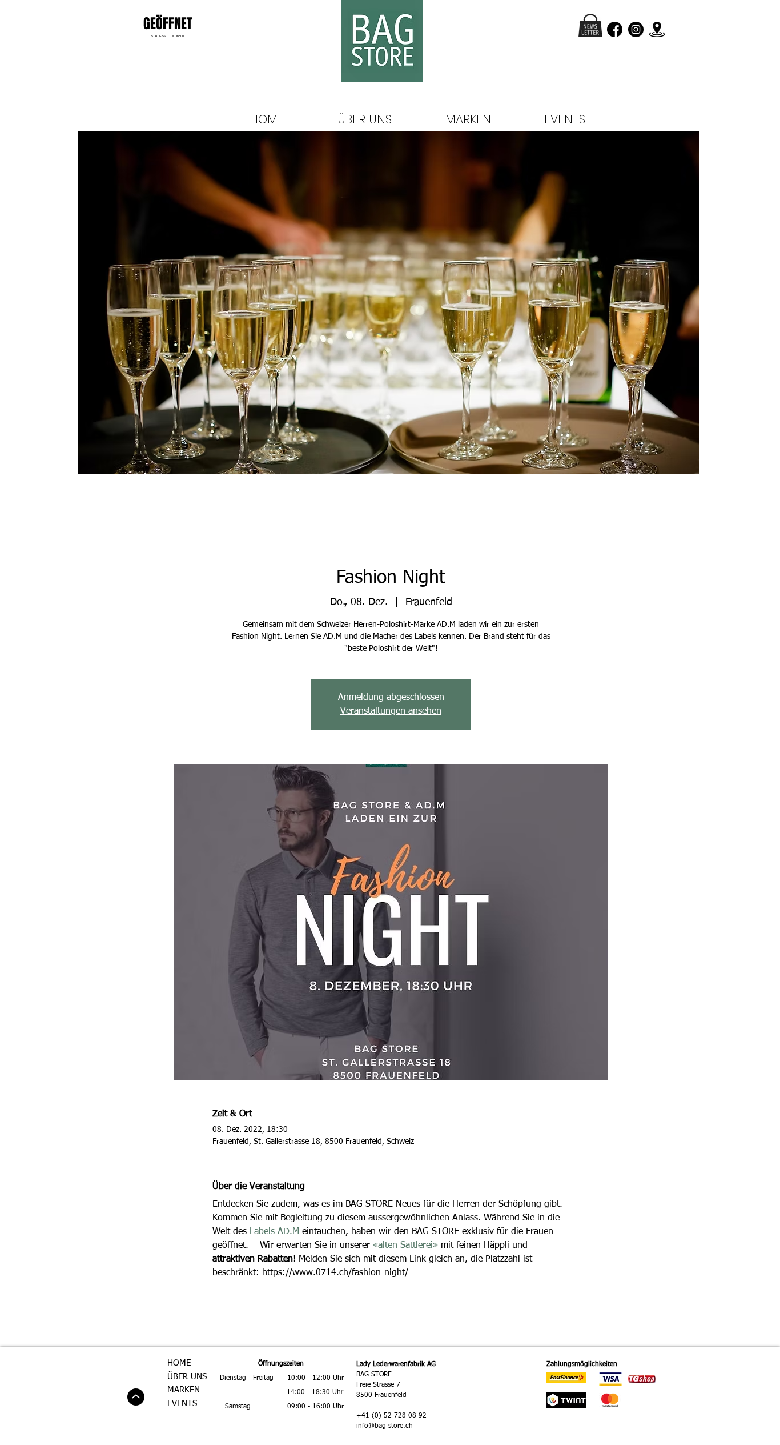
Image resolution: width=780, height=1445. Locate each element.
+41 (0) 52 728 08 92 (391, 1415)
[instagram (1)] (636, 29)
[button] (590, 25)
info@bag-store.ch (384, 1426)
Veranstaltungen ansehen (390, 711)
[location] (657, 29)
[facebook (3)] (614, 29)
